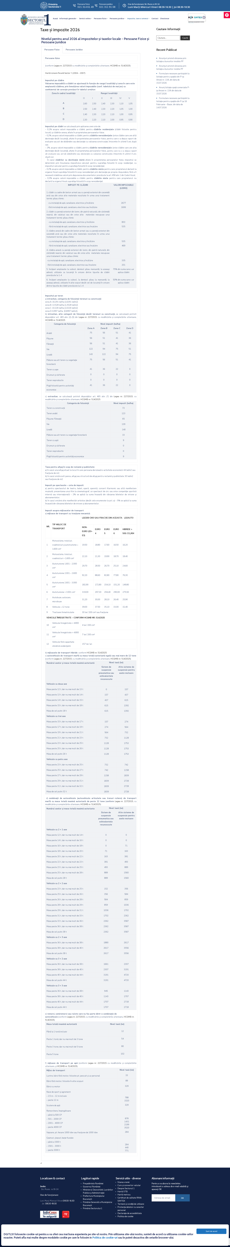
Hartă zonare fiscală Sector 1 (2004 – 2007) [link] (65, 73)
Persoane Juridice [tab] (74, 49)
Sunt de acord (211, 1231)
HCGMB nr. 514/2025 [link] (120, 65)
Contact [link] (155, 18)
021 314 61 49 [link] (86, 7)
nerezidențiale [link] (105, 135)
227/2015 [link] (102, 1063)
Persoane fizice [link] (100, 18)
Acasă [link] (55, 18)
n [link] (94, 1063)
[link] (227, 15)
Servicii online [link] (85, 18)
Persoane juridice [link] (117, 18)
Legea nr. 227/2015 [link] (63, 65)
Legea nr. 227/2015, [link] (124, 801)
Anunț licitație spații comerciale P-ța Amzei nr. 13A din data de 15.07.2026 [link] (173, 90)
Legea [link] (90, 1063)
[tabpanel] (90, 607)
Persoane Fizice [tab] (52, 49)
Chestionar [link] (164, 18)
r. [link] (96, 1063)
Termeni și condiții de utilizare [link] (131, 1204)
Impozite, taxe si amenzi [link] (137, 18)
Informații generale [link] (67, 18)
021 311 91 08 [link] (107, 7)
